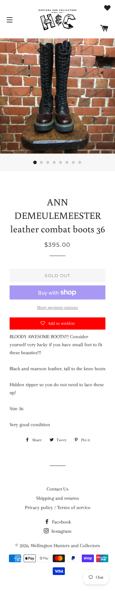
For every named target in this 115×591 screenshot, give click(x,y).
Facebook (61, 522)
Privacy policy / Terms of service (57, 507)
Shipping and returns (57, 498)
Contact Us (57, 489)
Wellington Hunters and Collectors (65, 545)
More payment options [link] (57, 307)
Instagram (61, 531)
